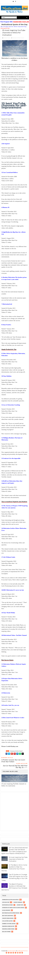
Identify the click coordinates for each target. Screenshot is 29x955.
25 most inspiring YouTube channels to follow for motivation (13, 784)
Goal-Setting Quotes (7, 920)
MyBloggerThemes (22, 950)
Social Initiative (6, 910)
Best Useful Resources (7, 915)
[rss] (15, 952)
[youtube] (20, 952)
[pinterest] (22, 952)
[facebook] (15, 1)
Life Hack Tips (5, 902)
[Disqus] (14, 811)
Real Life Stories (6, 931)
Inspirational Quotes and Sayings (10, 899)
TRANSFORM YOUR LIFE (20, 22)
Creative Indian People (8, 918)
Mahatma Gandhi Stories (8, 928)
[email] (17, 952)
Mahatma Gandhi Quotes (8, 926)
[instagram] (13, 952)
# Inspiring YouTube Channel (16, 751)
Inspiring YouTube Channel (18, 37)
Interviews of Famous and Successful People (13, 907)
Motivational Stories (7, 904)
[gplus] (11, 952)
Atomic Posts (20, 904)
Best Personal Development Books (10, 912)
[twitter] (13, 1)
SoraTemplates (12, 950)
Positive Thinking (18, 902)
